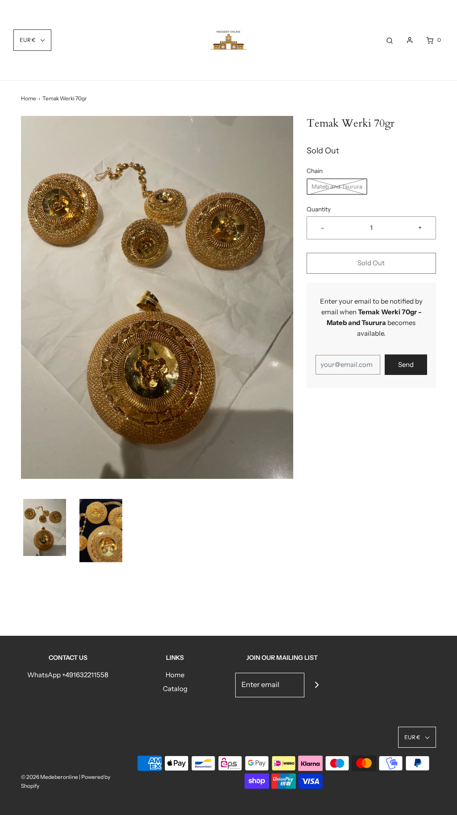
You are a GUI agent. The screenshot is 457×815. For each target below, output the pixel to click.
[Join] (316, 685)
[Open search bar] (390, 40)
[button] (44, 527)
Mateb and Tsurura (337, 186)
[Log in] (409, 40)
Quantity (319, 209)
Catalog (175, 688)
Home (28, 98)
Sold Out (371, 263)
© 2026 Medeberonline (49, 777)
